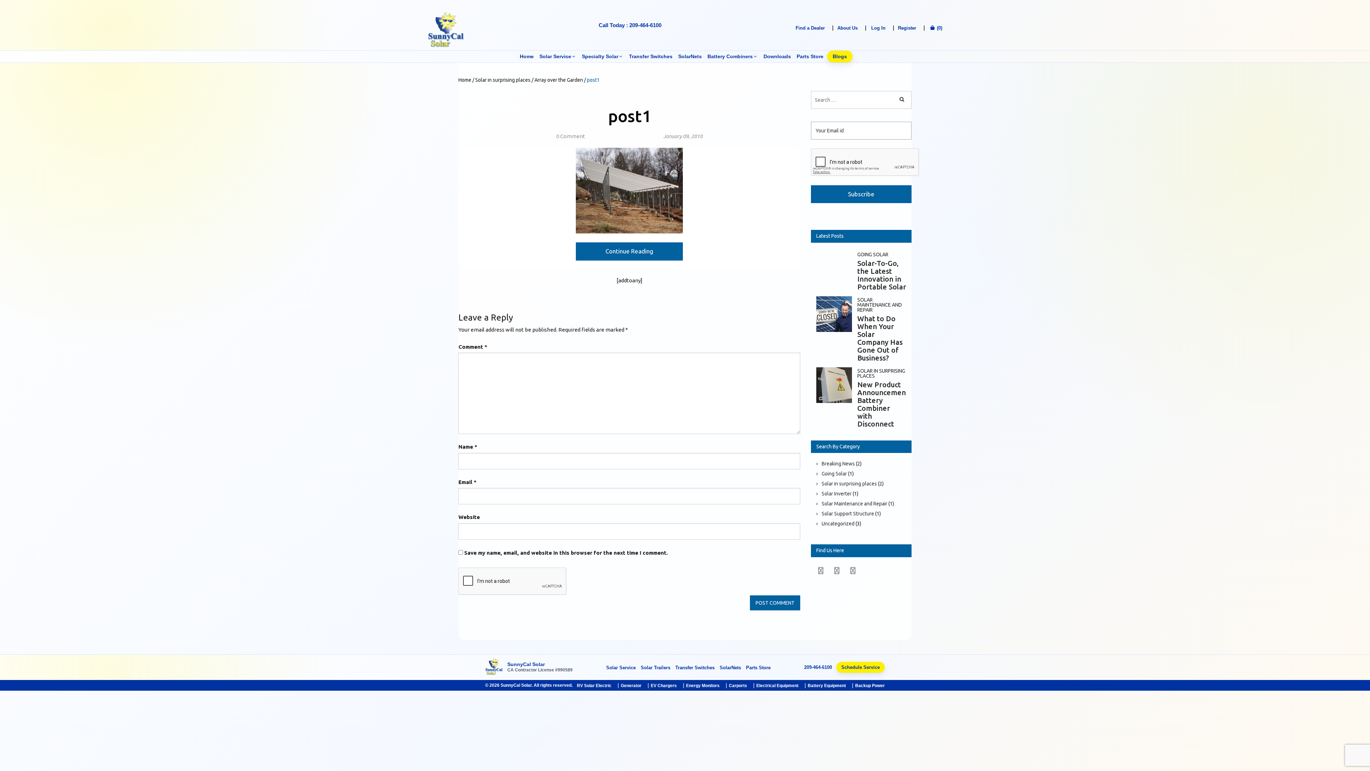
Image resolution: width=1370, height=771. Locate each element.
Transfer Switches (651, 56)
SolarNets (690, 56)
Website (469, 517)
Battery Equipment (827, 685)
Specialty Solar (600, 56)
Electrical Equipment (777, 685)
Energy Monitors (703, 685)
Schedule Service (860, 667)
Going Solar (872, 254)
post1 (629, 116)
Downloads (777, 56)
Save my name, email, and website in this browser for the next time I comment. (566, 553)
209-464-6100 (818, 667)
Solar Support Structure (848, 513)
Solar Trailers (655, 667)
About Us (847, 28)
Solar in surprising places (881, 373)
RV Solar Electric (594, 685)
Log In (878, 28)
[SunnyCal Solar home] (494, 667)
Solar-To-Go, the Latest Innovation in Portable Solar (881, 275)
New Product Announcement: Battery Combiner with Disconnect (883, 404)
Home (527, 56)
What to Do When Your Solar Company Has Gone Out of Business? (880, 338)
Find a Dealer (810, 28)
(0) (938, 28)
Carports (738, 685)
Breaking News (838, 464)
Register (907, 28)
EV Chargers (664, 685)
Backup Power (870, 685)
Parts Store (810, 56)
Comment (472, 347)
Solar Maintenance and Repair (879, 304)
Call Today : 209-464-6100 (630, 25)
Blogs (840, 56)
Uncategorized (838, 523)
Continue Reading (629, 251)
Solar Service (555, 56)
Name (467, 447)
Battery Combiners (730, 56)
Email (467, 482)
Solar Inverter (837, 494)
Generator (631, 685)
